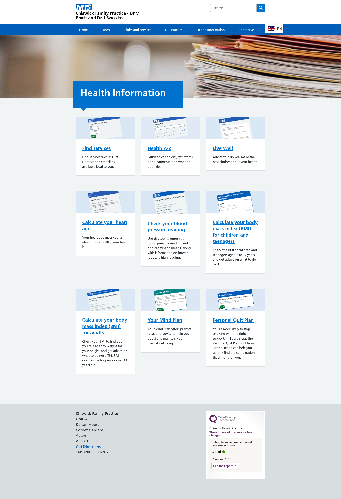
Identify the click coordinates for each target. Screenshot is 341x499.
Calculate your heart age (104, 225)
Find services (96, 148)
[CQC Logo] (222, 422)
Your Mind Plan (165, 320)
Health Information (211, 30)
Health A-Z (159, 148)
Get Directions (88, 446)
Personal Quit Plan (233, 320)
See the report (223, 466)
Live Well (223, 148)
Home (83, 30)
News (106, 30)
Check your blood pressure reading (167, 227)
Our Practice (174, 30)
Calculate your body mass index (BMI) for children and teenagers (235, 231)
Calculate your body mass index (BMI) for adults (104, 326)
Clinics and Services (137, 30)
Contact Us (246, 30)
